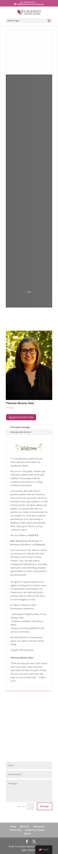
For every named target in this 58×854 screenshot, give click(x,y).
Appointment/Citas (21, 417)
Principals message (20, 427)
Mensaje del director (20, 432)
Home (13, 826)
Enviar (44, 806)
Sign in (27, 833)
